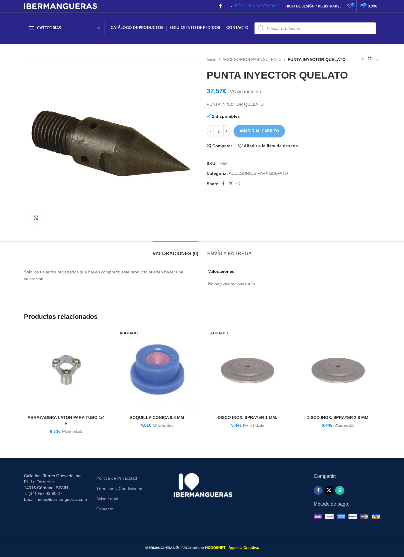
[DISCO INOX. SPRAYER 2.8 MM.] (338, 370)
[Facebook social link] (220, 6)
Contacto (104, 508)
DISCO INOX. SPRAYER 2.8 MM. (338, 417)
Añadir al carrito (259, 131)
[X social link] (231, 184)
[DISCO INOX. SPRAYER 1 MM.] (247, 370)
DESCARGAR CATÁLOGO (256, 6)
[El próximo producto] (376, 59)
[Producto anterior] (362, 59)
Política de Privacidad (116, 478)
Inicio (212, 59)
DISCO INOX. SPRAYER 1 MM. (247, 417)
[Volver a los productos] (369, 59)
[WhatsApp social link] (238, 184)
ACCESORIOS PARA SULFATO (252, 59)
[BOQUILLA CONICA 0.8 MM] (157, 370)
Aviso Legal (107, 498)
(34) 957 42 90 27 (45, 493)
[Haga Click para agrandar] (35, 217)
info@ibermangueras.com (62, 499)
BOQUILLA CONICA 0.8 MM (156, 417)
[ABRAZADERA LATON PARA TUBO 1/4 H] (66, 370)
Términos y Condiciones (119, 488)
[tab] (175, 250)
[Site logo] (60, 5)
